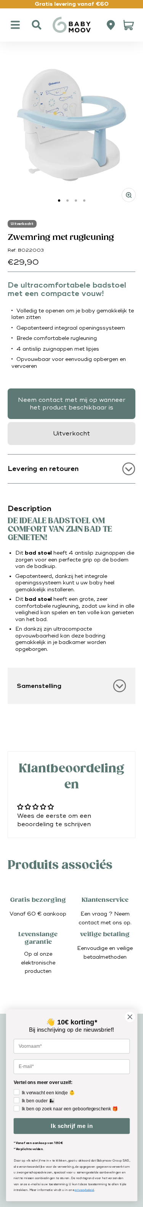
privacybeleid (84, 1190)
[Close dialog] (130, 1017)
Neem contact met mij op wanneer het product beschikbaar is (71, 403)
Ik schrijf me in (71, 1126)
